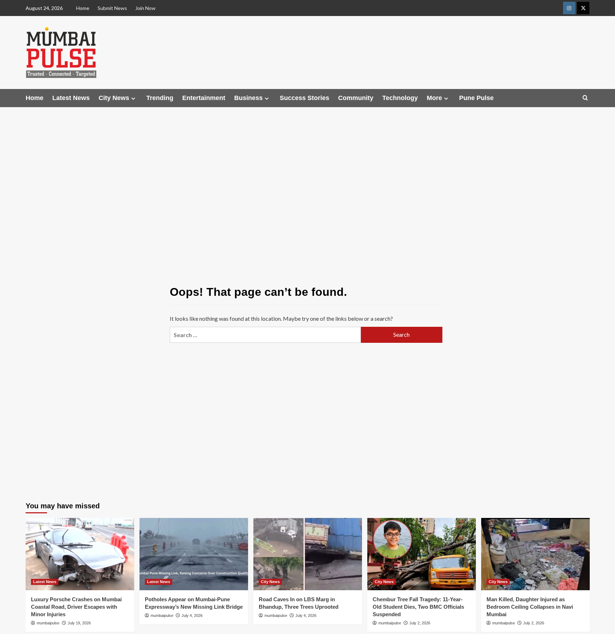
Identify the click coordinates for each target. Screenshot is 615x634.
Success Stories (304, 97)
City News (114, 97)
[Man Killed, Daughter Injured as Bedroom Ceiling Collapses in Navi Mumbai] (535, 554)
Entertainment (203, 97)
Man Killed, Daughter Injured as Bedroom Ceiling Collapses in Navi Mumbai (530, 606)
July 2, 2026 (419, 623)
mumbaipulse (48, 623)
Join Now (145, 8)
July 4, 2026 (192, 615)
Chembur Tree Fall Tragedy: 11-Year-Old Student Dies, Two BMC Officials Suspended (418, 606)
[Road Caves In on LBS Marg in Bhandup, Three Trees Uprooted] (307, 554)
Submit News (112, 8)
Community (355, 97)
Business (248, 97)
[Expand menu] (133, 98)
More (434, 97)
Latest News (71, 97)
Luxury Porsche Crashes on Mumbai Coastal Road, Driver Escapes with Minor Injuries (76, 606)
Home (82, 8)
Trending (159, 97)
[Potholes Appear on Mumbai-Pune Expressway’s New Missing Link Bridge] (194, 554)
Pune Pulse (476, 97)
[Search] (585, 98)
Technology (400, 97)
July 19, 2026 (79, 623)
